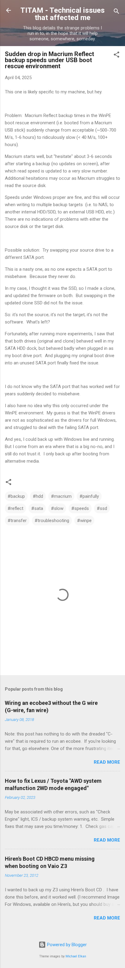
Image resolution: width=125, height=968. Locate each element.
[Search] (116, 12)
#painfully (89, 496)
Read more (107, 762)
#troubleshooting (52, 520)
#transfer (17, 520)
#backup (16, 496)
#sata (37, 508)
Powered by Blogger (66, 944)
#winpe (84, 520)
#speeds (80, 508)
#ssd (102, 508)
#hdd (38, 496)
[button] (116, 55)
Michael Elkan (76, 956)
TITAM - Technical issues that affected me (62, 14)
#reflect (15, 508)
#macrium (61, 496)
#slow (57, 508)
